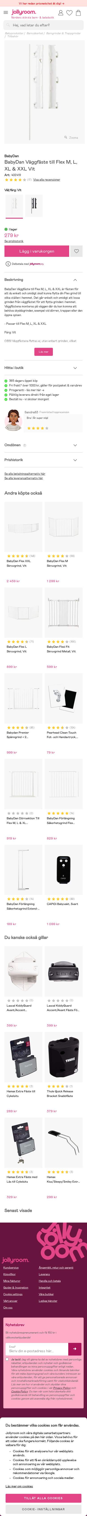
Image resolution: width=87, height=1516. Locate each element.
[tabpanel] (43, 92)
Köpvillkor (9, 1274)
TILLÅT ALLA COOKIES (43, 1498)
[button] (5, 12)
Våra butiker (46, 1294)
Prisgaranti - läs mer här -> (26, 390)
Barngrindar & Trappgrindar (63, 33)
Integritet (44, 1287)
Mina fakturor (11, 1281)
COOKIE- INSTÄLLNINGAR (43, 1509)
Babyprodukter (14, 33)
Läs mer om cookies (19, 1486)
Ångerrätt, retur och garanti (56, 1267)
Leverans (44, 1274)
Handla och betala (50, 1281)
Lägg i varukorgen (36, 251)
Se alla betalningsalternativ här (24, 474)
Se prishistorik (13, 241)
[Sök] (8, 24)
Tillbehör (12, 36)
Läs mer (43, 352)
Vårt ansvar (10, 1301)
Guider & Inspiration (15, 1287)
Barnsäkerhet (35, 33)
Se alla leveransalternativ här (23, 478)
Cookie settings (13, 1294)
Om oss (7, 1307)
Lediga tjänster (48, 1301)
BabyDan (11, 156)
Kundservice (11, 1267)
